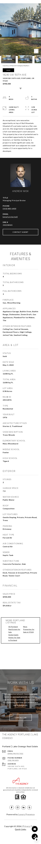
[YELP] (29, 807)
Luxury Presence (26, 814)
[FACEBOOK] (12, 807)
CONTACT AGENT (20, 232)
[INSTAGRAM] (17, 807)
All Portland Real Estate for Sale (14, 629)
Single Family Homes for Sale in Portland (14, 637)
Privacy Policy (30, 826)
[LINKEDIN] (23, 807)
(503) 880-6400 (9, 209)
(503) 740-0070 (13, 760)
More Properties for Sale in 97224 (28, 629)
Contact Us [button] (20, 717)
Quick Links (20, 829)
